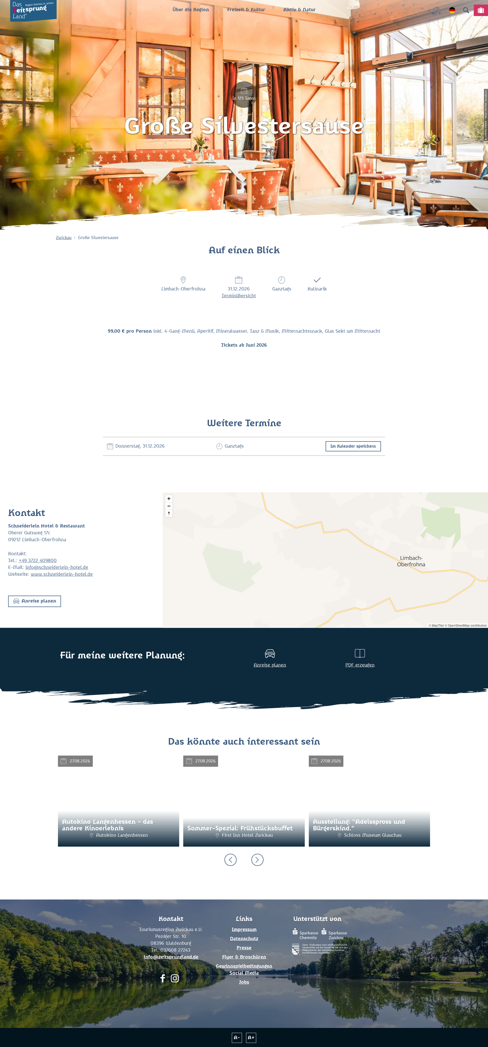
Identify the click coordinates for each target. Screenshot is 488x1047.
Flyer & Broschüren (244, 957)
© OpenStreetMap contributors (466, 625)
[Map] (325, 560)
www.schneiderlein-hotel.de (62, 574)
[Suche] (466, 10)
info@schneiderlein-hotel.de (56, 567)
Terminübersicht (239, 296)
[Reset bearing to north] (169, 513)
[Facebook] (163, 979)
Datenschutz (244, 939)
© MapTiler (436, 625)
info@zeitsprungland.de (171, 957)
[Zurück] (230, 860)
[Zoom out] (169, 506)
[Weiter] (257, 860)
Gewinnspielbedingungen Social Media (244, 970)
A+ (251, 1038)
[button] (34, 601)
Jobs (244, 982)
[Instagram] (175, 979)
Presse (244, 948)
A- (237, 1038)
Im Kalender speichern (353, 446)
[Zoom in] (169, 498)
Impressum (244, 929)
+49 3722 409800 (38, 560)
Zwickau (63, 238)
